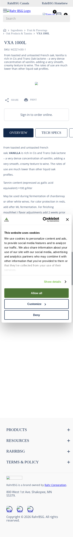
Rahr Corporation (55, 485)
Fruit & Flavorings (37, 30)
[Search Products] (65, 18)
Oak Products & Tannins (19, 33)
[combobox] (36, 18)
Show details (52, 281)
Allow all (36, 292)
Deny (36, 315)
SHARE (15, 100)
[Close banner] (67, 219)
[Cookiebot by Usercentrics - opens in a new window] (44, 219)
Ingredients (17, 30)
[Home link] (5, 30)
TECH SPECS (51, 133)
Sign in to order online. (36, 115)
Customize (34, 303)
